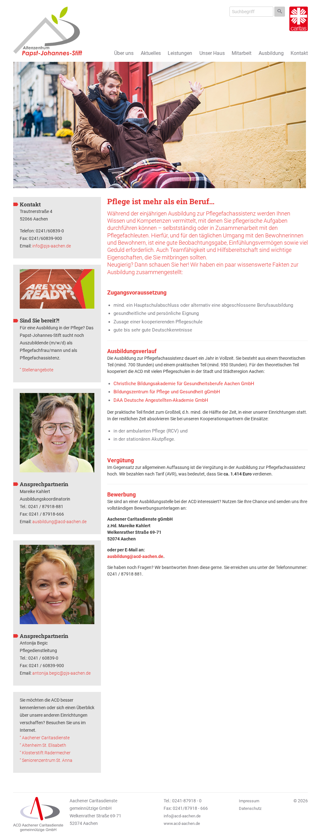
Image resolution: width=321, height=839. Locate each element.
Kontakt (299, 53)
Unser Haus (212, 53)
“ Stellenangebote (36, 369)
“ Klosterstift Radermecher (45, 752)
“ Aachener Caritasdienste (45, 737)
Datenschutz (250, 808)
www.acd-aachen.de (182, 823)
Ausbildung (271, 53)
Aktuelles (151, 53)
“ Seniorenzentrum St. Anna (46, 760)
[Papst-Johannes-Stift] (47, 32)
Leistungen (180, 53)
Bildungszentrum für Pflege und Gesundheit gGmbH (166, 392)
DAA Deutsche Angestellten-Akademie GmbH (160, 400)
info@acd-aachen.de (182, 816)
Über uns (124, 53)
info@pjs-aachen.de (51, 245)
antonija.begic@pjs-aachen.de (61, 673)
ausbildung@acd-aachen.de (59, 521)
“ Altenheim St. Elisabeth (43, 745)
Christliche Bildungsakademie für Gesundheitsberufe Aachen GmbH (183, 383)
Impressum (249, 801)
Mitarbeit (241, 53)
